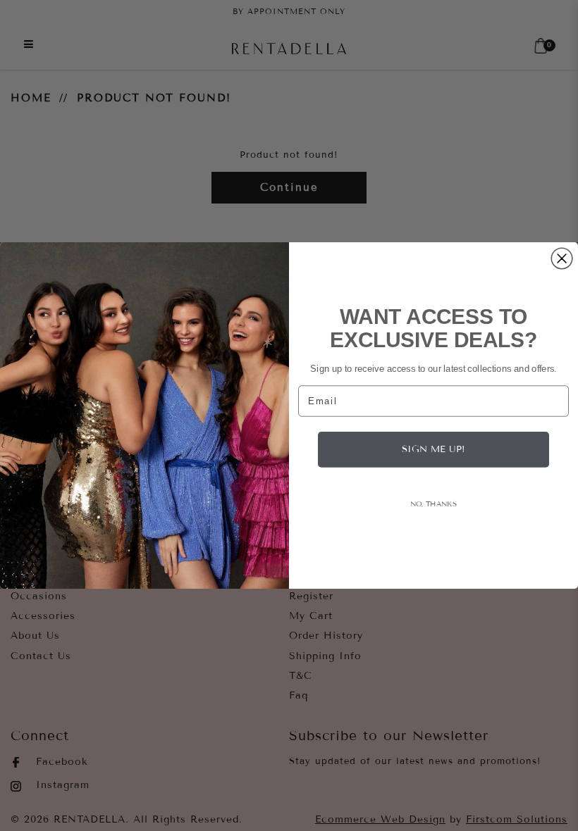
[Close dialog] (561, 258)
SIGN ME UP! (433, 449)
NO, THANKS (433, 503)
